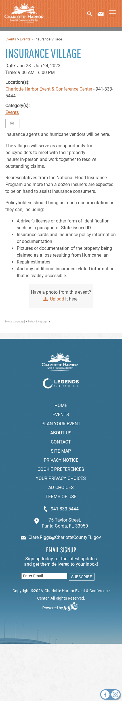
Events (10, 39)
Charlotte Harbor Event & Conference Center (48, 89)
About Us (60, 433)
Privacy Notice (61, 460)
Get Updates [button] (80, 577)
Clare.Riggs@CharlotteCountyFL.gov (64, 537)
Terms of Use (61, 496)
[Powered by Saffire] (73, 608)
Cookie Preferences (60, 469)
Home (60, 405)
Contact (61, 442)
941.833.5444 (65, 509)
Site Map (61, 451)
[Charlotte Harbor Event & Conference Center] (24, 13)
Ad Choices (61, 487)
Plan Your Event (61, 423)
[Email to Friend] (12, 123)
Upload (57, 299)
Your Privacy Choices (61, 478)
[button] (93, 16)
